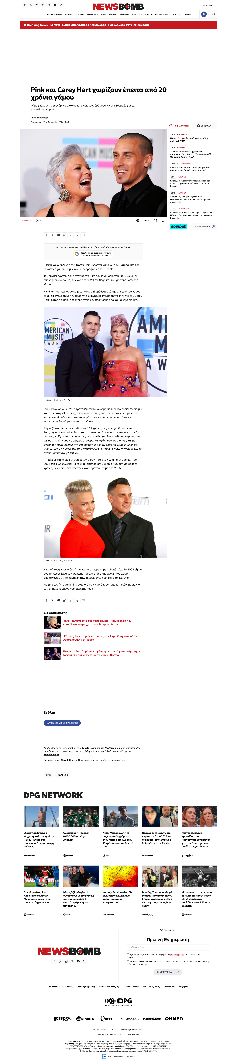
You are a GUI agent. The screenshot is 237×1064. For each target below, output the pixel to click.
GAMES (188, 14)
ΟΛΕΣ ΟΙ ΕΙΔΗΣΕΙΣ (54, 14)
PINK (48, 775)
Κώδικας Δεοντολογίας (109, 987)
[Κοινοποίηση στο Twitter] (52, 235)
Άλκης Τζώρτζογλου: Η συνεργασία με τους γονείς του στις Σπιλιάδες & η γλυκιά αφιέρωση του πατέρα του (78, 899)
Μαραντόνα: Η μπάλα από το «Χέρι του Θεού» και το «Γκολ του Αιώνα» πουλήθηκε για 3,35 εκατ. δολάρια (197, 899)
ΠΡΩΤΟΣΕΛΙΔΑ (161, 14)
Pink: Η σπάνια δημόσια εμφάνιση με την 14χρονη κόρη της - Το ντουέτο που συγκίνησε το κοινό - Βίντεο (101, 653)
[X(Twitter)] (31, 5)
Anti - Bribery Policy (151, 987)
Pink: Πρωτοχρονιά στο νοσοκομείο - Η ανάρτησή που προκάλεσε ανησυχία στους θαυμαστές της (97, 622)
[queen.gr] (107, 1019)
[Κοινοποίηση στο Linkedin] (71, 235)
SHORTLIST (176, 14)
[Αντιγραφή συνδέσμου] (155, 220)
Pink (49, 265)
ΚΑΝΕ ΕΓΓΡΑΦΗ (164, 972)
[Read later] (163, 220)
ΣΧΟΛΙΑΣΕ (144, 221)
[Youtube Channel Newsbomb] (55, 5)
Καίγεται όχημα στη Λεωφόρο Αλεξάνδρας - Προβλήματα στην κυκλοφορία (99, 25)
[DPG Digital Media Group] (118, 1002)
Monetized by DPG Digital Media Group (128, 1030)
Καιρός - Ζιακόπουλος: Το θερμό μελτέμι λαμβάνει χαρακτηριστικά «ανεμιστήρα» (117, 897)
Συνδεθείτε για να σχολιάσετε (62, 722)
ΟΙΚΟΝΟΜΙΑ (92, 14)
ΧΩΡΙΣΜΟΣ (63, 775)
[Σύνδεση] (203, 14)
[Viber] (37, 5)
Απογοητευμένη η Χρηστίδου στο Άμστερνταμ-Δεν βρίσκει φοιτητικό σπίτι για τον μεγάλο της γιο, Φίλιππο (196, 839)
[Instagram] (43, 5)
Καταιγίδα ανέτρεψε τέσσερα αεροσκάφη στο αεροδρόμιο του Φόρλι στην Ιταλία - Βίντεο (190, 183)
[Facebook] (25, 5)
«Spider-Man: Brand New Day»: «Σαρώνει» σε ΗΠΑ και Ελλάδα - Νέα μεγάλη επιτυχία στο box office (192, 215)
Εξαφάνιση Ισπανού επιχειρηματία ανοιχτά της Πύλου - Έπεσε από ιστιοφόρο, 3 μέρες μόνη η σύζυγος (39, 839)
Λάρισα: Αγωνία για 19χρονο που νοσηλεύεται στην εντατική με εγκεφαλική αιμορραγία (190, 199)
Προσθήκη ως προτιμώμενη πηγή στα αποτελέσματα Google (96, 254)
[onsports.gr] (85, 1019)
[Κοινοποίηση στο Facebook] (46, 235)
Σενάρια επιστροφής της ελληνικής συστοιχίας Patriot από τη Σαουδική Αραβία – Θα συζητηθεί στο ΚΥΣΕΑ (192, 154)
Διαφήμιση (183, 987)
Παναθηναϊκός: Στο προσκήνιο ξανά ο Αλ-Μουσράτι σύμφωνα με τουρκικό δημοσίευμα (37, 897)
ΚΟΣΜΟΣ (113, 14)
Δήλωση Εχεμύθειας (86, 987)
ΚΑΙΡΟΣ (148, 14)
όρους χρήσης (177, 954)
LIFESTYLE (137, 14)
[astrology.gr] (130, 1019)
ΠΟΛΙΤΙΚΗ (80, 14)
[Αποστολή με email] (83, 235)
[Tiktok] (49, 5)
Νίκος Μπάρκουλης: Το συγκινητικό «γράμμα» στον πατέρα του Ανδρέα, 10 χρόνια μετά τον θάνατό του (118, 839)
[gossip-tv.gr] (63, 1019)
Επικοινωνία (169, 987)
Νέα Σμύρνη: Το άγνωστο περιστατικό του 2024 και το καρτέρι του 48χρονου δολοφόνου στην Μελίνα (156, 838)
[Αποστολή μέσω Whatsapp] (64, 235)
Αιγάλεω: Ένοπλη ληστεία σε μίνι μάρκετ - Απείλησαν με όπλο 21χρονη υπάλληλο (190, 168)
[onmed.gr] (174, 1019)
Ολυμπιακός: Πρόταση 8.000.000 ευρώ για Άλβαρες (76, 836)
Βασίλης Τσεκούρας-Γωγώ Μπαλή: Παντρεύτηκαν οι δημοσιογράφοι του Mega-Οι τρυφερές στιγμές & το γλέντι (157, 899)
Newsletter (67, 760)
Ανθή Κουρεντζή (39, 117)
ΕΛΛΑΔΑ (69, 14)
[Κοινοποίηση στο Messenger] (58, 235)
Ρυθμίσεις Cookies (131, 987)
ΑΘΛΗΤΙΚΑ (124, 14)
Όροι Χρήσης (68, 987)
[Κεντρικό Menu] (212, 14)
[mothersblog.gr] (152, 1019)
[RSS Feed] (61, 5)
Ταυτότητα (53, 987)
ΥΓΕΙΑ (103, 14)
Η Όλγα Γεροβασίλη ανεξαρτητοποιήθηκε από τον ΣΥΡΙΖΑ (190, 139)
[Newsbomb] (69, 951)
